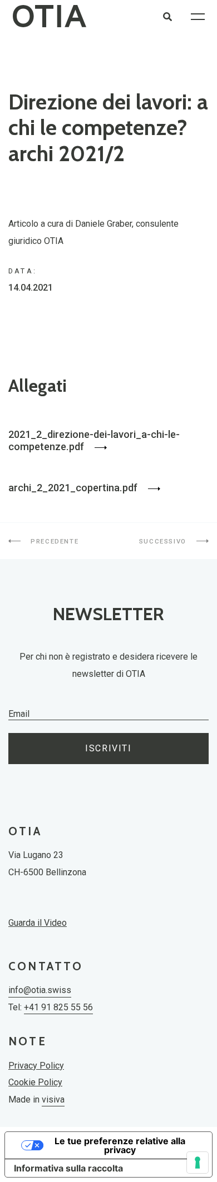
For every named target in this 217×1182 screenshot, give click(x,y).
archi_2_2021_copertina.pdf (74, 487)
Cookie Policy (35, 1082)
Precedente (53, 541)
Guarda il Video (37, 922)
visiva (53, 1099)
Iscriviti (108, 748)
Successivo (164, 541)
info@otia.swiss (39, 990)
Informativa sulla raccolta (68, 1168)
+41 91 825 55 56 (58, 1007)
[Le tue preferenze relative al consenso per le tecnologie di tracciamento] (197, 1162)
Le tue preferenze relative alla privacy (120, 1145)
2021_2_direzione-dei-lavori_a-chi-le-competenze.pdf (94, 440)
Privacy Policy (36, 1065)
